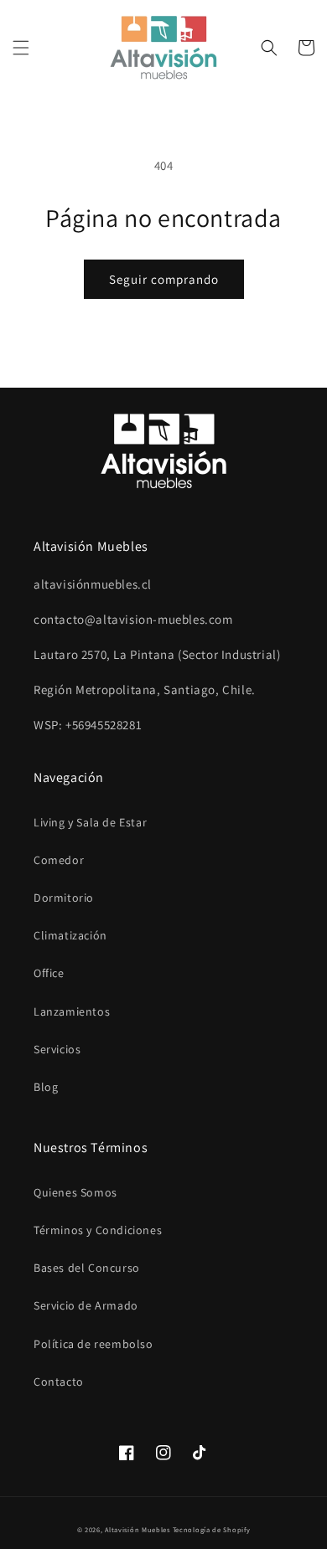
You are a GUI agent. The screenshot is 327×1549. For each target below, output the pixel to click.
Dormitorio (64, 897)
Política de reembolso (93, 1343)
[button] (21, 47)
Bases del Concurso (87, 1267)
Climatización (70, 935)
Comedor (59, 859)
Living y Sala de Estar (90, 822)
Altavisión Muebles (137, 1529)
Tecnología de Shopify (212, 1529)
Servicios (57, 1049)
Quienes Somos (75, 1192)
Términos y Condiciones (98, 1230)
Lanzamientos (72, 1011)
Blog (46, 1086)
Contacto (59, 1381)
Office (49, 972)
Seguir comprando (164, 279)
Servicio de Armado (86, 1305)
